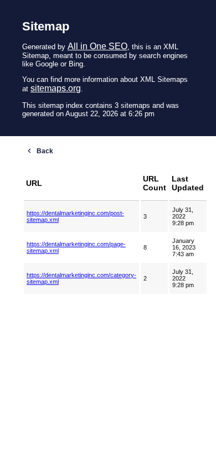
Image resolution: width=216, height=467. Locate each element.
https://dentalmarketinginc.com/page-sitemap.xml (76, 247)
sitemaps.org (55, 88)
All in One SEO (97, 46)
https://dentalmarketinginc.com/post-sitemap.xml (75, 216)
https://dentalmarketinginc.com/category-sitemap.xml (81, 278)
